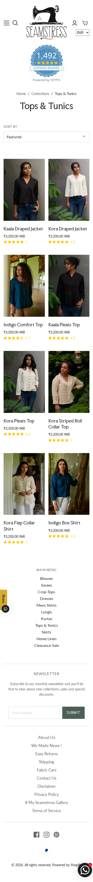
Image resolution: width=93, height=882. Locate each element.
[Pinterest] (56, 835)
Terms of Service (46, 810)
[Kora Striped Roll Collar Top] (69, 382)
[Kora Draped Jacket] (69, 190)
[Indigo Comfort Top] (24, 286)
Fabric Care (47, 769)
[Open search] (15, 23)
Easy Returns (46, 753)
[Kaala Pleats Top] (69, 286)
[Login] (75, 23)
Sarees (46, 585)
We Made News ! (46, 745)
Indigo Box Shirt (64, 523)
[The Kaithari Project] (46, 21)
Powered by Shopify (67, 865)
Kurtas (46, 618)
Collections (40, 93)
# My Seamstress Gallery (46, 802)
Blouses (46, 578)
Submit (73, 713)
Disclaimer (46, 786)
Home (21, 93)
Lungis (46, 612)
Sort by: (11, 126)
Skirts (46, 632)
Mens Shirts (46, 605)
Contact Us (46, 778)
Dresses (46, 598)
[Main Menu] (7, 23)
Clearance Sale (46, 645)
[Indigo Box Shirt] (69, 484)
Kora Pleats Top (19, 421)
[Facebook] (36, 835)
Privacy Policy (46, 794)
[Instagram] (46, 835)
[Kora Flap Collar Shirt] (24, 484)
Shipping (46, 761)
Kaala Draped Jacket (23, 229)
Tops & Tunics (46, 625)
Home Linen (46, 638)
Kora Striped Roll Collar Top (65, 424)
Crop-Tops (46, 591)
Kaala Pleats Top (64, 324)
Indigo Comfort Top (23, 324)
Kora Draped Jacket (67, 229)
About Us (46, 737)
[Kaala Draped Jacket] (24, 190)
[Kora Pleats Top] (24, 382)
